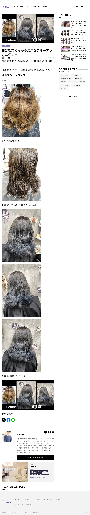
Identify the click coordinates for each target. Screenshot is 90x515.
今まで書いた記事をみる (35, 457)
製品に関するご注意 (38, 512)
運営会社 (29, 504)
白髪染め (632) (78, 78)
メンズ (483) (82, 82)
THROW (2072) (64, 75)
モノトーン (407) (65, 85)
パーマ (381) (64, 88)
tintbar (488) (72, 82)
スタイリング (36, 6)
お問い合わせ (28, 512)
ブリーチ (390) (76, 85)
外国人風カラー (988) (66, 78)
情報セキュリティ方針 (17, 512)
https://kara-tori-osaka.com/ (40, 478)
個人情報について (6, 512)
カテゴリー (18, 500)
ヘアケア (27, 6)
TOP (13, 6)
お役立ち (44, 6)
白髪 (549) (63, 82)
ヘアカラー (20, 6)
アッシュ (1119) (75, 75)
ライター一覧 (19, 504)
